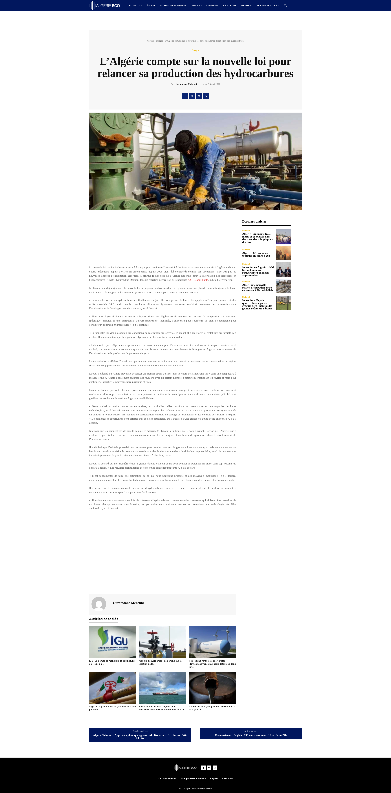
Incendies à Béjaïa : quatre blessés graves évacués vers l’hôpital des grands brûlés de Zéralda (257, 304)
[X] (192, 96)
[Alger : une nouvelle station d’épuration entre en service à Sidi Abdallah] (283, 286)
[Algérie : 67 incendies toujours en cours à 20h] (283, 253)
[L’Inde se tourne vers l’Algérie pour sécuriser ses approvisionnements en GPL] (162, 688)
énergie (159, 41)
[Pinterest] (199, 96)
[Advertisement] (169, 19)
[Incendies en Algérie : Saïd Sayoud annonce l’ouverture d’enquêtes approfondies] (283, 269)
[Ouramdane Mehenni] (100, 604)
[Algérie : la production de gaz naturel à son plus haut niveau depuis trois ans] (112, 688)
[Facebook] (185, 96)
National (246, 231)
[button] (285, 5)
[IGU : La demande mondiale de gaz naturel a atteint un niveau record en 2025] (112, 642)
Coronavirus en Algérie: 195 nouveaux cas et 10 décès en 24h (251, 735)
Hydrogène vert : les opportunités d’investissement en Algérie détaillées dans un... (212, 664)
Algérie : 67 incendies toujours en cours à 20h (256, 254)
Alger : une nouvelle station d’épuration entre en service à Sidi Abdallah (257, 287)
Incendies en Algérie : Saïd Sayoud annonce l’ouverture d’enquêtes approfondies (258, 271)
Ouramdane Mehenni (186, 84)
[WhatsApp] (206, 96)
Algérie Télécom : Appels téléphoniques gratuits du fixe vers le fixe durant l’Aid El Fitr (140, 737)
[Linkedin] (209, 768)
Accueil (150, 41)
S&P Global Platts (198, 279)
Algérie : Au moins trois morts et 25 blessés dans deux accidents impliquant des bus (257, 238)
